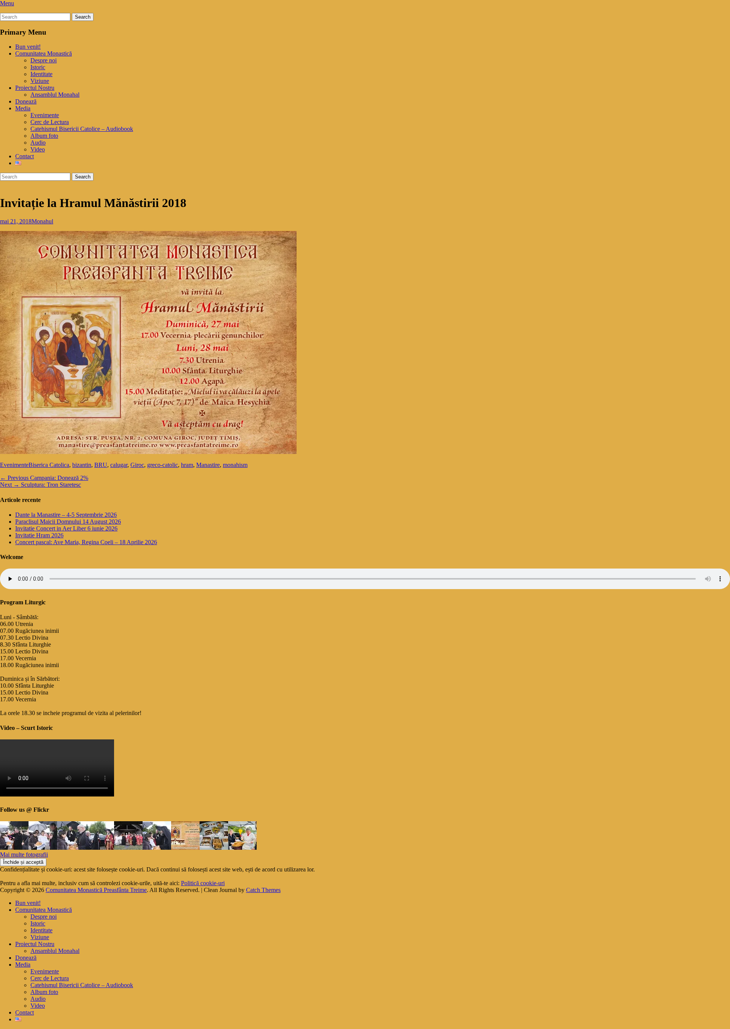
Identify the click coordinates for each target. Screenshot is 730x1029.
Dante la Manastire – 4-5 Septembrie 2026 (66, 514)
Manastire (208, 465)
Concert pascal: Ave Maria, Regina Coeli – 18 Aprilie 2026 (86, 542)
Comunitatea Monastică (43, 53)
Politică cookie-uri (203, 883)
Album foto (44, 135)
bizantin (81, 465)
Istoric (37, 67)
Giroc (137, 465)
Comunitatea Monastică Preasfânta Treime (96, 890)
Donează (25, 101)
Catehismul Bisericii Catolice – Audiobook (81, 129)
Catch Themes (263, 890)
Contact (24, 156)
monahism (235, 465)
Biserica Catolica (49, 465)
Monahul (42, 221)
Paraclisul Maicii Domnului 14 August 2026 (68, 521)
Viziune (39, 81)
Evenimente (44, 115)
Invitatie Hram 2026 (39, 535)
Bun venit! (28, 46)
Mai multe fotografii (24, 854)
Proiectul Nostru (34, 87)
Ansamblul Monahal (54, 94)
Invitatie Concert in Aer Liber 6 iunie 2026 (66, 528)
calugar (118, 465)
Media (22, 108)
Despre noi (43, 60)
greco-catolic (162, 465)
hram (187, 465)
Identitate (41, 74)
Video (37, 149)
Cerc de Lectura (49, 122)
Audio (38, 142)
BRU (100, 465)
